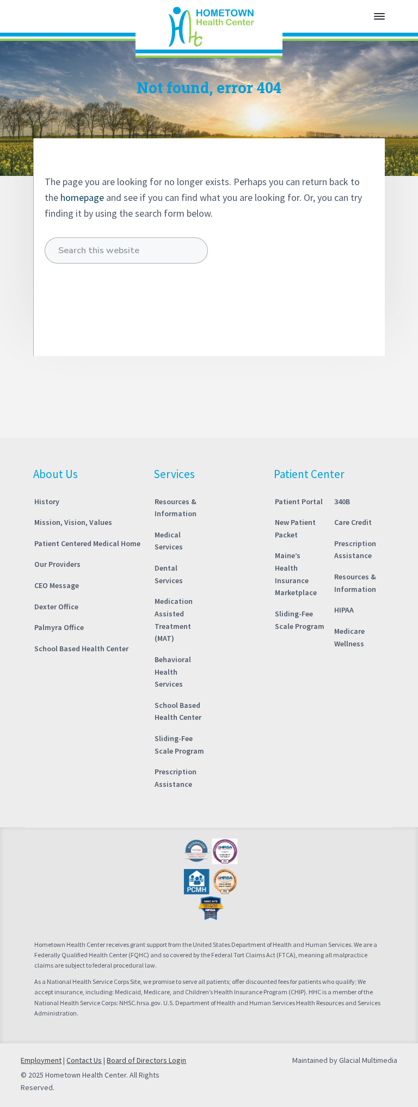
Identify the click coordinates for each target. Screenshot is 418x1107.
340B (342, 501)
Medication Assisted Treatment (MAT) (174, 619)
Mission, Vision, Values (73, 522)
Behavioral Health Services (173, 672)
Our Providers (57, 564)
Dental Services (169, 574)
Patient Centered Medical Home (87, 543)
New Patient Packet (295, 528)
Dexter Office (56, 606)
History (46, 501)
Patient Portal (299, 501)
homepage (82, 197)
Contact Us (84, 1060)
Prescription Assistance (175, 778)
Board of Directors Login (146, 1060)
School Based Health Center (81, 648)
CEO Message (56, 585)
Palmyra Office (59, 627)
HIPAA (344, 610)
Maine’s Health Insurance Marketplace (296, 574)
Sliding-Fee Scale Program (179, 744)
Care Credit (353, 522)
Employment (41, 1060)
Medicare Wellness (349, 637)
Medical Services (169, 541)
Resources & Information (175, 508)
